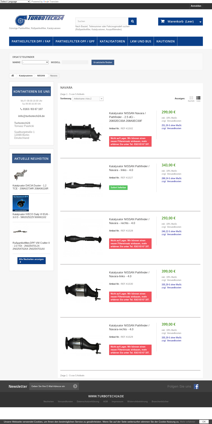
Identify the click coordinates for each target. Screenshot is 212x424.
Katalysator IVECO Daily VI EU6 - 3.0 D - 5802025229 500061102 (31, 216)
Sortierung (65, 98)
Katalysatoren (112, 41)
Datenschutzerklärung (88, 401)
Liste (198, 101)
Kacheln (191, 101)
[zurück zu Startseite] (12, 76)
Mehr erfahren (187, 421)
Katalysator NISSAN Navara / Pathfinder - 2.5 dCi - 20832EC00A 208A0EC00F (127, 121)
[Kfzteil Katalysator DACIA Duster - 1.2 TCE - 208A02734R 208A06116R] (21, 175)
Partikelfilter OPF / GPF (75, 41)
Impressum (118, 401)
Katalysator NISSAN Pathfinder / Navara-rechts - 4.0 (129, 331)
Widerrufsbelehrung (137, 401)
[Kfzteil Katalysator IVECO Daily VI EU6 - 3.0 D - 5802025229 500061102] (21, 203)
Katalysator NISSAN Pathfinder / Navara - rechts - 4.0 (129, 225)
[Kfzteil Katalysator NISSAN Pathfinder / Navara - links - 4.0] (83, 184)
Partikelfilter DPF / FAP (31, 41)
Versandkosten (66, 401)
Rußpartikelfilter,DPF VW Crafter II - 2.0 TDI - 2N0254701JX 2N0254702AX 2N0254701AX (31, 245)
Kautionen (165, 41)
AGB (105, 401)
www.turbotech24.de (106, 396)
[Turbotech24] (39, 20)
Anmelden (196, 6)
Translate (54, 1)
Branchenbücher (160, 401)
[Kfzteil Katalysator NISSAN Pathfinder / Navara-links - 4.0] (83, 291)
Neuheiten (49, 401)
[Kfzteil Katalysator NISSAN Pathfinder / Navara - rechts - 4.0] (83, 237)
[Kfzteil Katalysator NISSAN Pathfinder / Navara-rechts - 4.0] (83, 344)
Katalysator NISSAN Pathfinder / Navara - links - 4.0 (129, 172)
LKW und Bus (140, 41)
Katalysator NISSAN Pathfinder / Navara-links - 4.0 (129, 278)
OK (204, 421)
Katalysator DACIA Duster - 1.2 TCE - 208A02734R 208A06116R (30, 187)
